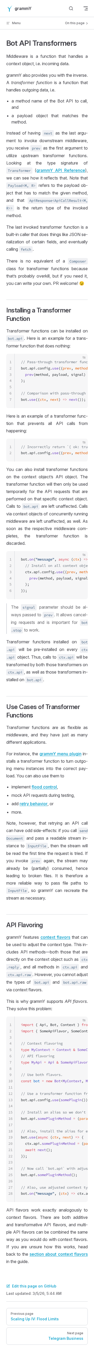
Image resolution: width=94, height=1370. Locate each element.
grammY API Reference (60, 170)
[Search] (71, 8)
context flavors (55, 937)
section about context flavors (59, 1254)
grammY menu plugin (60, 753)
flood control (44, 786)
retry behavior (34, 803)
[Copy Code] (79, 362)
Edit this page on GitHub (34, 1286)
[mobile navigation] (85, 8)
